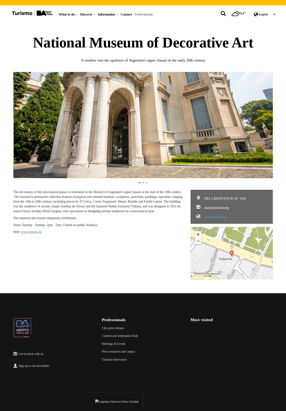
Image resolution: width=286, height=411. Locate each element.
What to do (67, 14)
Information (107, 14)
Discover (86, 14)
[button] (19, 125)
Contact (126, 14)
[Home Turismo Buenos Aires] (32, 13)
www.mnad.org (31, 232)
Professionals (143, 14)
